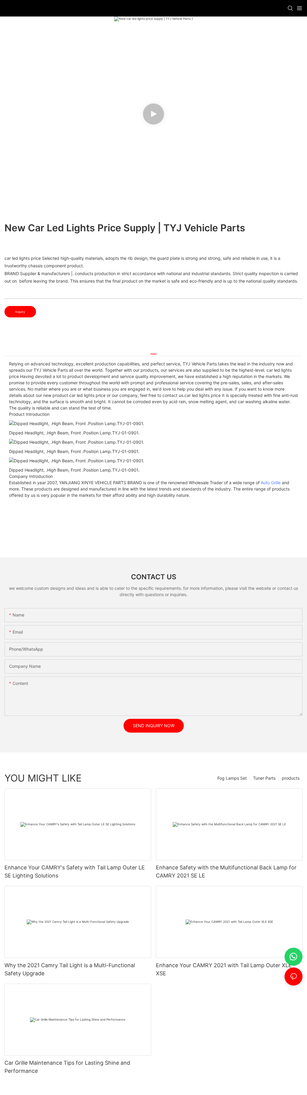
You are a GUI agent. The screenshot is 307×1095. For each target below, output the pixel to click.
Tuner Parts (264, 778)
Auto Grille (271, 482)
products (291, 778)
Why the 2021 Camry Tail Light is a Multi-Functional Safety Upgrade (69, 969)
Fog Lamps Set (232, 778)
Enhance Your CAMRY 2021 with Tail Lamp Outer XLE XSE (224, 969)
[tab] (153, 351)
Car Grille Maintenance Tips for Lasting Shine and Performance (67, 1067)
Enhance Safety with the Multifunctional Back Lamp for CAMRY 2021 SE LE (226, 871)
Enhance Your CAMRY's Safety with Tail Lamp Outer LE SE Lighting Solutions (74, 871)
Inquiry (20, 312)
